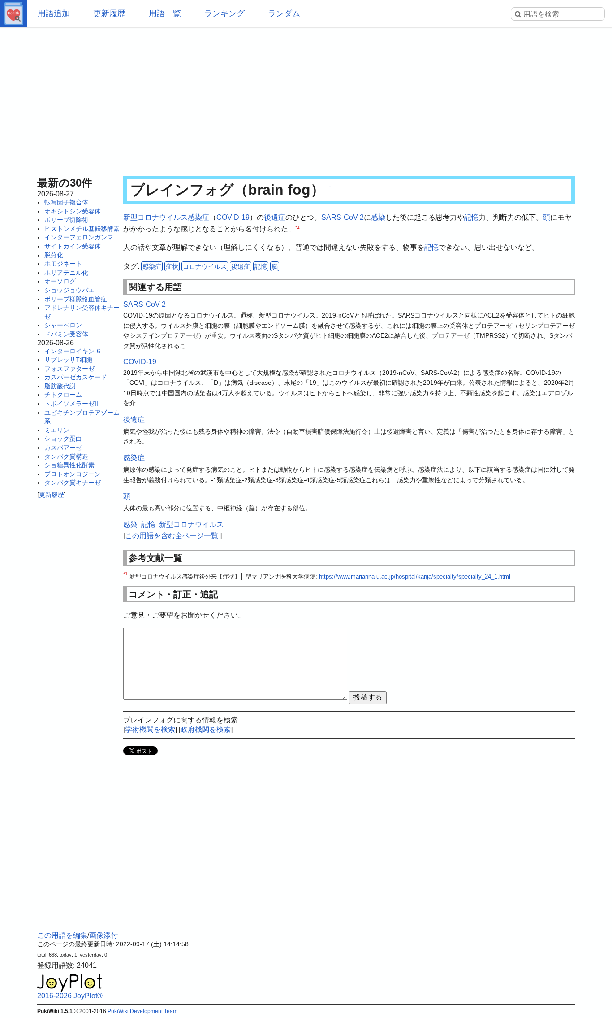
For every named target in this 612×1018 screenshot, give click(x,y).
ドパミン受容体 (66, 334)
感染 (378, 217)
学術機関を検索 (150, 729)
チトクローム (63, 394)
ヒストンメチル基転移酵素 (82, 228)
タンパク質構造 (66, 456)
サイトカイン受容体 (72, 246)
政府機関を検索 (206, 729)
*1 (297, 226)
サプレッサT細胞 (68, 359)
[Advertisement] (306, 98)
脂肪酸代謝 (60, 386)
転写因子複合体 (66, 202)
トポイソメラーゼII (71, 403)
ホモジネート (63, 263)
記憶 (471, 217)
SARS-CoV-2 (342, 217)
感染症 (198, 217)
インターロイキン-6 (72, 351)
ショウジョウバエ (69, 290)
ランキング (224, 13)
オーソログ (60, 281)
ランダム (284, 13)
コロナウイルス (205, 266)
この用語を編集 (62, 935)
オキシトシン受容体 (72, 211)
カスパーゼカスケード (75, 377)
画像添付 (103, 935)
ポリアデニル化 (66, 272)
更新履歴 (109, 13)
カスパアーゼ (63, 447)
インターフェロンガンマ (78, 237)
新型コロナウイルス (155, 217)
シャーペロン (63, 325)
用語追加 (54, 13)
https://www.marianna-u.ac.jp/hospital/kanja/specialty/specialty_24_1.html (414, 576)
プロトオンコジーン (72, 474)
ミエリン (56, 430)
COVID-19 (233, 217)
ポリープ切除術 (66, 219)
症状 (172, 266)
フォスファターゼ (69, 368)
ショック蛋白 (63, 438)
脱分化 (53, 255)
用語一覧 (165, 13)
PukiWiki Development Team (142, 1011)
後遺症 (274, 217)
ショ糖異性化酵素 (69, 465)
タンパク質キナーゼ (72, 482)
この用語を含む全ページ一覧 (171, 535)
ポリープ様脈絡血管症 (75, 299)
